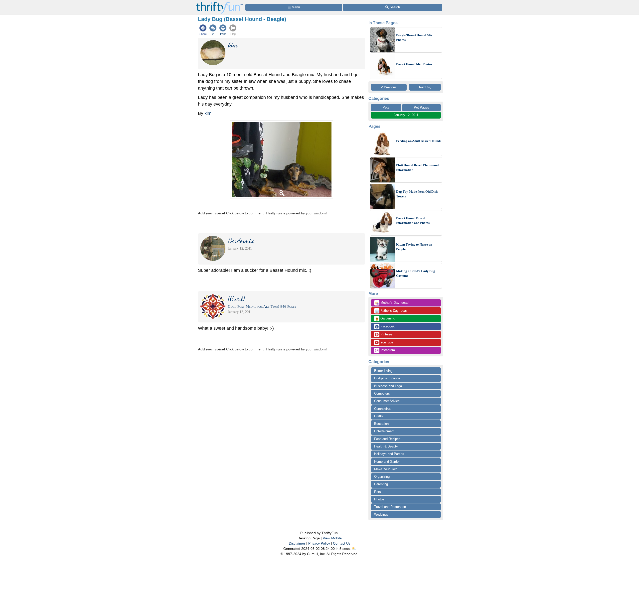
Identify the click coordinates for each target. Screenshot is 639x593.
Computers (382, 393)
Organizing (382, 476)
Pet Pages (421, 107)
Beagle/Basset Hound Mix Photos (414, 37)
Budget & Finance (387, 378)
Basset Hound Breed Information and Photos (413, 220)
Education (381, 424)
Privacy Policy (319, 543)
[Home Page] (219, 3)
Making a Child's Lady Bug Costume (415, 273)
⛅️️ (354, 549)
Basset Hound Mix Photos (414, 64)
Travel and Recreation (390, 507)
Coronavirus (382, 409)
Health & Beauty (386, 446)
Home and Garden (387, 461)
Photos (379, 499)
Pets (386, 107)
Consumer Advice (387, 401)
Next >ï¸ (425, 87)
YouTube (386, 342)
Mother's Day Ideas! (392, 303)
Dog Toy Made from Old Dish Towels (417, 194)
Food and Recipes (387, 439)
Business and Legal (388, 386)
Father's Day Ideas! (392, 311)
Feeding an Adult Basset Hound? (419, 141)
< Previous (389, 87)
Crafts (378, 416)
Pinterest (386, 334)
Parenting (381, 484)
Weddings (381, 514)
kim (207, 113)
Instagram (387, 350)
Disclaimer (297, 543)
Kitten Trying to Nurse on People (414, 247)
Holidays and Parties (389, 454)
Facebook (387, 326)
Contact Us (341, 543)
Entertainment (384, 431)
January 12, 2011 (406, 115)
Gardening (385, 318)
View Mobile (332, 538)
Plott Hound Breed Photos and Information (417, 167)
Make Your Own (385, 469)
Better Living (383, 371)
